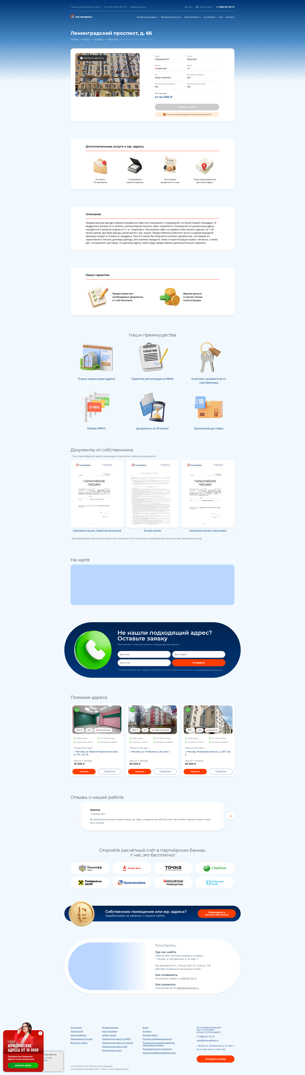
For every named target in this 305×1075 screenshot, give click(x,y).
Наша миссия (77, 1031)
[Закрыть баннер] (40, 1033)
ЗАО (145, 730)
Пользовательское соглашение (157, 1049)
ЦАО (89, 730)
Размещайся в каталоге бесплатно (217, 913)
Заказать (84, 771)
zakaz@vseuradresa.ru (138, 7)
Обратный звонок (206, 7)
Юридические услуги (170, 17)
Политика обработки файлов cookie (159, 1053)
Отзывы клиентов (110, 1027)
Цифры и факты (109, 1035)
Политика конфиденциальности (157, 1039)
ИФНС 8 (79, 730)
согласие (145, 670)
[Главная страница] (83, 16)
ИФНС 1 (190, 730)
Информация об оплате (82, 1039)
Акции (145, 1027)
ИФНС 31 (135, 730)
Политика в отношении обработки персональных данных (159, 1044)
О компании (209, 17)
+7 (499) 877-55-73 (225, 6)
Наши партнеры (109, 1031)
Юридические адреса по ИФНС (116, 1039)
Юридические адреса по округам (117, 1042)
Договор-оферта (150, 1035)
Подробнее (109, 771)
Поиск (190, 7)
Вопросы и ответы (79, 1042)
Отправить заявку (187, 107)
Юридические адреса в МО (114, 1046)
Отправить (199, 662)
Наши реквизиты (78, 1035)
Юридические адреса (147, 17)
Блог (221, 17)
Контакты (230, 17)
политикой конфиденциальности (208, 670)
